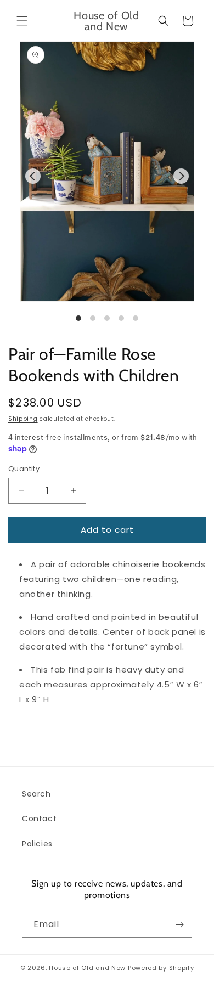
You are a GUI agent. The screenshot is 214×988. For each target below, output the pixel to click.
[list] (107, 192)
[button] (22, 21)
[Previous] (33, 176)
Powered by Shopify (161, 967)
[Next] (181, 176)
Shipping (23, 419)
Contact (39, 818)
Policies (37, 843)
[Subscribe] (179, 925)
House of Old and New (87, 967)
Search (36, 793)
